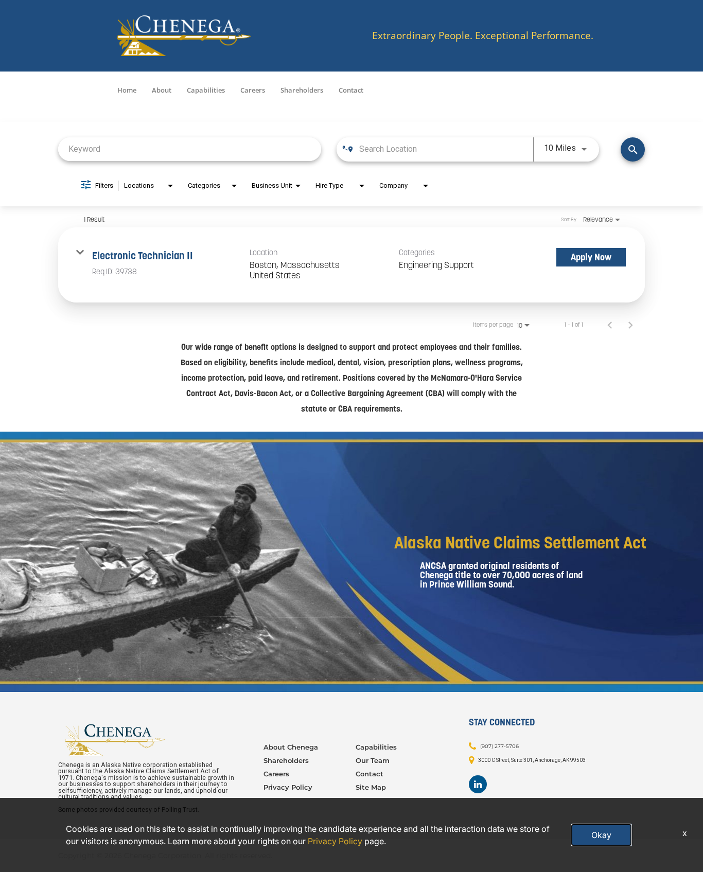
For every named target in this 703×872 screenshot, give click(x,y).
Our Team (373, 760)
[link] (351, 265)
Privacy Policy (287, 787)
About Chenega (290, 747)
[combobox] (189, 149)
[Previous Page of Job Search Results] (610, 324)
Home (126, 90)
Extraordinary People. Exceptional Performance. (482, 36)
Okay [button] (601, 835)
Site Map (371, 787)
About (161, 90)
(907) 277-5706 (499, 746)
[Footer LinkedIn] (478, 784)
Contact (351, 90)
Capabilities (206, 90)
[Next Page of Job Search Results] (630, 324)
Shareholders (301, 90)
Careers (252, 90)
